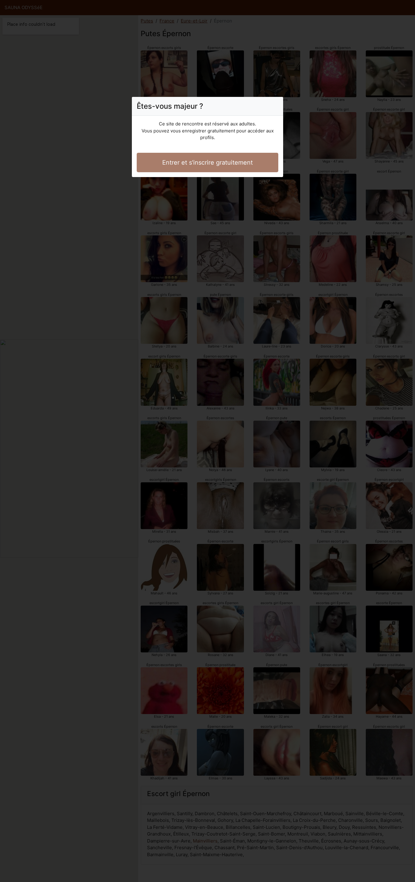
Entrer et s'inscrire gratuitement (207, 162)
